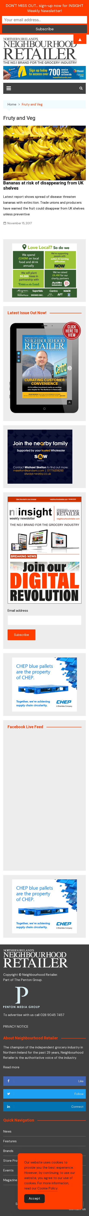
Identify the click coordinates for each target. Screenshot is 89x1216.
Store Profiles (13, 1160)
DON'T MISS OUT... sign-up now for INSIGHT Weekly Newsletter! (44, 8)
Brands (8, 1151)
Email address (18, 610)
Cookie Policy (47, 1188)
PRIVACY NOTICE (15, 1026)
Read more (11, 1067)
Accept (34, 1198)
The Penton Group (28, 980)
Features (10, 1141)
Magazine (10, 1180)
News (7, 1131)
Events (8, 1170)
